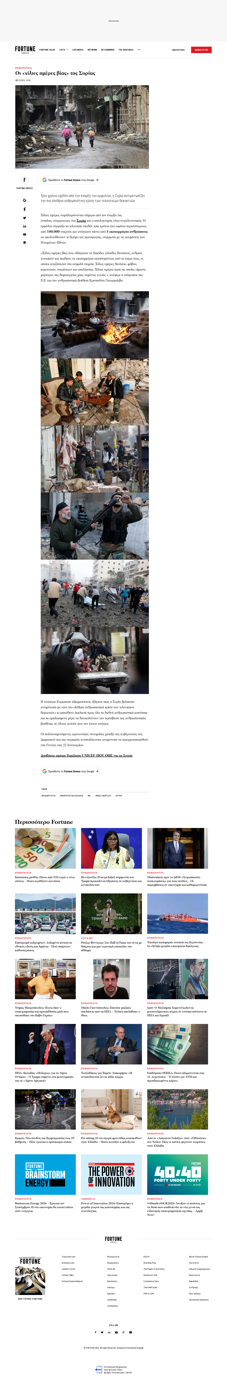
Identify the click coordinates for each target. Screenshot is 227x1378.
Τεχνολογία (112, 1275)
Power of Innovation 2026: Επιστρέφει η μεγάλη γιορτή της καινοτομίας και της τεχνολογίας (107, 1207)
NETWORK (92, 49)
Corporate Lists (68, 1256)
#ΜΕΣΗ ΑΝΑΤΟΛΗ (103, 795)
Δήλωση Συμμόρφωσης (199, 1269)
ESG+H (147, 1256)
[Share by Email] (24, 234)
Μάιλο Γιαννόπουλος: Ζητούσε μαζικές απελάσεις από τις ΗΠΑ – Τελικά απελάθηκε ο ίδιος (110, 1011)
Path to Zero (149, 1293)
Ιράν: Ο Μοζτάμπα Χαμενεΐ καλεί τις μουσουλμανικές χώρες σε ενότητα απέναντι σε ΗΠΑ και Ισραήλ (177, 1011)
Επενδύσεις (112, 1281)
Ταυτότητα (194, 1263)
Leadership (112, 1299)
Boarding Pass (150, 1263)
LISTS (62, 49)
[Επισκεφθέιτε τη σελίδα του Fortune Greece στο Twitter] (102, 1332)
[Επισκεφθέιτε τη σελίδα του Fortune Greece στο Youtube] (116, 1333)
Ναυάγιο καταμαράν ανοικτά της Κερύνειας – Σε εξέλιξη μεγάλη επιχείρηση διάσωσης (176, 944)
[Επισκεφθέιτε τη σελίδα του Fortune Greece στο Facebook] (95, 1332)
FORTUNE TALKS (47, 49)
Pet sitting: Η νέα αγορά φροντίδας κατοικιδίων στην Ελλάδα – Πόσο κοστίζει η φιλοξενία (111, 1140)
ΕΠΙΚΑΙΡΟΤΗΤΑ (23, 68)
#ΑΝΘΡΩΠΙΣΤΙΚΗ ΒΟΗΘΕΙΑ (71, 795)
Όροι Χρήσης (195, 1293)
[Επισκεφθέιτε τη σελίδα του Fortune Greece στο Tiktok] (123, 1332)
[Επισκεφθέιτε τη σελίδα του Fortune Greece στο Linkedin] (109, 1332)
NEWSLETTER (201, 50)
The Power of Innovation (154, 1269)
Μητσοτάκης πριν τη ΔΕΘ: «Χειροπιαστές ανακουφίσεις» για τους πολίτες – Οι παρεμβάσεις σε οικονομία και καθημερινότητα (177, 881)
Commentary (112, 1306)
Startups (111, 1287)
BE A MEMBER (107, 49)
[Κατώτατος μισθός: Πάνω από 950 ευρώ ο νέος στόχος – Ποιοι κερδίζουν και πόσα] (45, 848)
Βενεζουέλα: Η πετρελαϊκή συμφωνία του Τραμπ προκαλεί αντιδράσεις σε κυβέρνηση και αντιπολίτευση (111, 881)
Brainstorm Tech (150, 1275)
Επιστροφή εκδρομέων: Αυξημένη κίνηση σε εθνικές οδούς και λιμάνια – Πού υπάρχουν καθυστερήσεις (43, 946)
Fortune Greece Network (72, 1281)
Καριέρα (111, 1293)
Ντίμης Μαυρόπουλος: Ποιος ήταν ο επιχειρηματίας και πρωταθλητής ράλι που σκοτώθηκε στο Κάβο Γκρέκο (42, 1011)
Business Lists (68, 1263)
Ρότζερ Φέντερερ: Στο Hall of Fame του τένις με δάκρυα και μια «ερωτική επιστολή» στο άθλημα (111, 946)
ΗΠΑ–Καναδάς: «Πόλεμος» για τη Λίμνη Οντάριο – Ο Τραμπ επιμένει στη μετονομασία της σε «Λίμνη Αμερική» (44, 1077)
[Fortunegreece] (25, 52)
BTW (141, 1348)
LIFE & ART (87, 938)
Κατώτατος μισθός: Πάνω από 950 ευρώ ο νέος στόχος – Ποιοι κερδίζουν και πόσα (45, 879)
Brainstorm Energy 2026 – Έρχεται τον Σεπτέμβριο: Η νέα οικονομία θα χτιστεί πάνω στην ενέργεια (44, 1207)
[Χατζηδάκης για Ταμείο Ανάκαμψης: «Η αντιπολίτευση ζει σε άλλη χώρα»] (111, 1044)
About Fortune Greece (198, 1256)
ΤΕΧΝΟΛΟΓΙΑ (88, 1199)
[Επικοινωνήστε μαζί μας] (130, 1332)
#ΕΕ (89, 795)
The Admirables (125, 49)
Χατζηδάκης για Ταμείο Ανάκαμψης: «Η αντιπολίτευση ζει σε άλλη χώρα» (106, 1075)
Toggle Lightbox (148, 294)
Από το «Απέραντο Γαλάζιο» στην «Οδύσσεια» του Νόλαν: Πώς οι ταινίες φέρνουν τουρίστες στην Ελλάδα (176, 1142)
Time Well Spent (150, 1287)
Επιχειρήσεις (113, 1263)
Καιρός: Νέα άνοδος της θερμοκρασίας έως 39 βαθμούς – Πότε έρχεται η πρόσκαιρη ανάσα (44, 1140)
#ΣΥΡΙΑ (118, 795)
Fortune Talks (67, 1275)
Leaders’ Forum (68, 1269)
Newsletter (193, 1281)
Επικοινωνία (194, 1275)
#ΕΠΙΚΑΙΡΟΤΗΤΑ (48, 795)
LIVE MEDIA (77, 49)
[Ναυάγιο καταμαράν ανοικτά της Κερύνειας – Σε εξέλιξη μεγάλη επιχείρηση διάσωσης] (177, 913)
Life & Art (111, 1269)
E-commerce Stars (151, 1281)
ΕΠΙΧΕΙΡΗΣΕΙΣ (155, 1199)
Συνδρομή (193, 1287)
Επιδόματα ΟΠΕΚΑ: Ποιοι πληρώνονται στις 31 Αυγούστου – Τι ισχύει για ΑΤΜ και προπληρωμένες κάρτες (175, 1077)
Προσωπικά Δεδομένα (199, 1299)
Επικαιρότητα (113, 1256)
